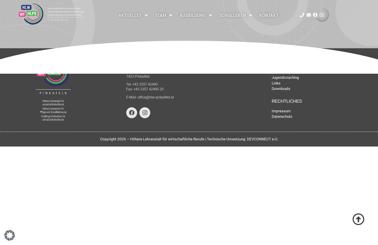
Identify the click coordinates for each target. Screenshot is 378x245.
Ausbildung (193, 15)
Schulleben (232, 15)
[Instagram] (322, 15)
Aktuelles (130, 15)
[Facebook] (315, 15)
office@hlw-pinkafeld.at (156, 97)
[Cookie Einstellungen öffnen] (9, 239)
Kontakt (268, 15)
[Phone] (302, 15)
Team (160, 15)
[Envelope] (308, 15)
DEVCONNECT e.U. (262, 139)
